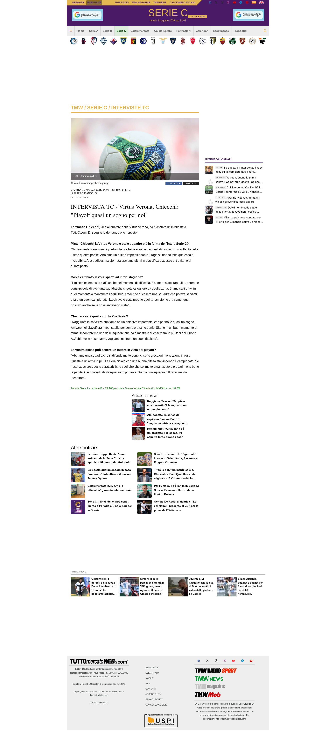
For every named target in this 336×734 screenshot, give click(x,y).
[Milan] (183, 41)
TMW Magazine (141, 2)
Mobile (149, 678)
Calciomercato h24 (182, 2)
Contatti (150, 689)
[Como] (104, 41)
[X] (216, 2)
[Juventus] (153, 41)
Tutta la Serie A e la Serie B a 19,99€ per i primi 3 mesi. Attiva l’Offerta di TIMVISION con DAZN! (125, 388)
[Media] (247, 2)
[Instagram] (228, 2)
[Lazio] (163, 41)
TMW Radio (122, 2)
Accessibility (153, 694)
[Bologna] (84, 41)
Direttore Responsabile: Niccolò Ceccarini (99, 676)
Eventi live (94, 2)
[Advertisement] (168, 541)
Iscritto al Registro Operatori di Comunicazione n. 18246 (99, 684)
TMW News (159, 2)
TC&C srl (86, 669)
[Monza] (193, 41)
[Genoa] (133, 41)
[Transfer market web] (261, 2)
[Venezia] (262, 41)
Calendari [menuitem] (202, 30)
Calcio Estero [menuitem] (163, 30)
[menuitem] (71, 31)
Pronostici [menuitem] (240, 30)
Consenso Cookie (156, 705)
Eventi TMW (152, 673)
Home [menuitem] (80, 30)
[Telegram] (240, 2)
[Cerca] (265, 31)
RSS (147, 683)
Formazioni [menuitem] (183, 30)
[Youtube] (234, 2)
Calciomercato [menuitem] (140, 30)
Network (78, 2)
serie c (97, 107)
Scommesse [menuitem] (221, 30)
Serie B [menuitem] (107, 30)
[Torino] (242, 41)
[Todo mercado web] (253, 2)
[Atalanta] (74, 41)
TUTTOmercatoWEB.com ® (111, 691)
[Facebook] (210, 2)
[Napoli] (203, 41)
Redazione (151, 668)
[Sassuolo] (232, 41)
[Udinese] (252, 41)
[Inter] (143, 41)
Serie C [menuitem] (121, 30)
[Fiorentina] (113, 41)
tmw (77, 107)
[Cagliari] (94, 41)
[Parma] (213, 41)
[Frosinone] (123, 41)
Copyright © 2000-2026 (85, 691)
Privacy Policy (154, 699)
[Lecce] (173, 41)
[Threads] (222, 2)
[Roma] (223, 41)
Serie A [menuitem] (93, 30)
